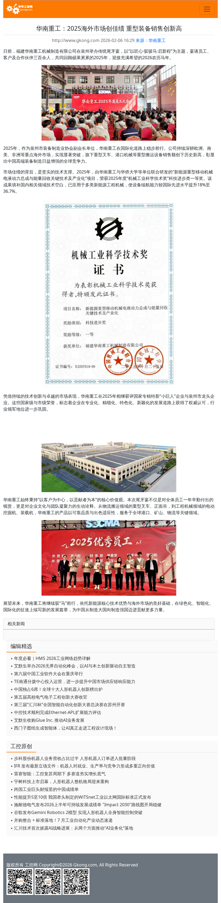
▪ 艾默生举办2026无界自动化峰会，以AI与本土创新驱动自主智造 (73, 666)
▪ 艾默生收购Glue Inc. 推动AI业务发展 (47, 720)
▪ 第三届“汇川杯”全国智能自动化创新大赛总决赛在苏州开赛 (68, 705)
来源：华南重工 (151, 40)
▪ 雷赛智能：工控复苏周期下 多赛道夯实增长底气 (58, 774)
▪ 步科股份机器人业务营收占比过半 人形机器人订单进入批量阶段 (73, 758)
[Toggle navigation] (207, 9)
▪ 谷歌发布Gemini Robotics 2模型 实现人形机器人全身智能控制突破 (77, 812)
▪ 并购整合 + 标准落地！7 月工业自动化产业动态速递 (62, 820)
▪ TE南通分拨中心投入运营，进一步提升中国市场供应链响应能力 (73, 681)
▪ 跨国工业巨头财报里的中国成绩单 (45, 789)
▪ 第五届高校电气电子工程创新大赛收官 (49, 697)
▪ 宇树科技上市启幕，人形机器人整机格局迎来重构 (60, 781)
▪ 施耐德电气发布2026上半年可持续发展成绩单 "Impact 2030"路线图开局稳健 (86, 805)
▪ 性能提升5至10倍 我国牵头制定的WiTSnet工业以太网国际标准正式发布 (81, 797)
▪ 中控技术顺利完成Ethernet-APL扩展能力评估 (56, 712)
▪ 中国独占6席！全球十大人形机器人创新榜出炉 (57, 689)
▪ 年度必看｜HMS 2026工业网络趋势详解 (51, 658)
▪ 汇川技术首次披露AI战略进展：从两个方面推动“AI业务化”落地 (72, 828)
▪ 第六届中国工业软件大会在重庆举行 (47, 674)
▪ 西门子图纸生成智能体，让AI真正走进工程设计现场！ (64, 728)
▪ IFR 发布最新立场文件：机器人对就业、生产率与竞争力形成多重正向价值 (83, 766)
